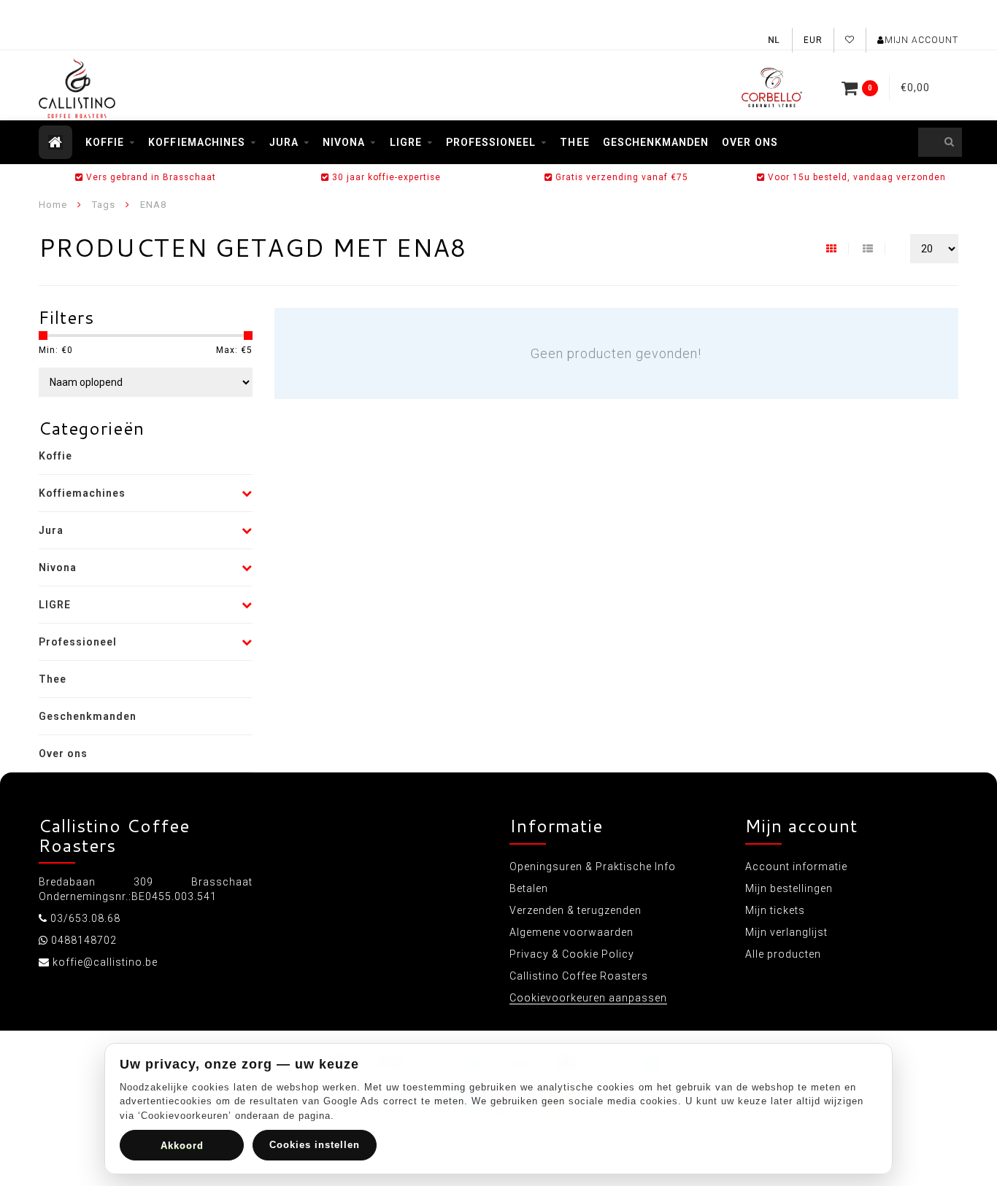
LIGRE (406, 142)
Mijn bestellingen (789, 888)
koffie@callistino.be (105, 962)
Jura (284, 142)
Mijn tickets (775, 910)
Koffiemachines (196, 142)
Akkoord (182, 1145)
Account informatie (796, 866)
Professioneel (491, 142)
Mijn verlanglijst (786, 932)
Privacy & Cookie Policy (571, 954)
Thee (574, 142)
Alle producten (783, 954)
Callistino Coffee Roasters (578, 976)
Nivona (344, 142)
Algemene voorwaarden (571, 932)
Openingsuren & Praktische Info (592, 866)
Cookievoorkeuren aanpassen (588, 998)
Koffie (104, 142)
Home (53, 204)
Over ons (749, 142)
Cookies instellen (314, 1144)
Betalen (528, 888)
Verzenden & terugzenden (575, 910)
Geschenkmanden (656, 142)
